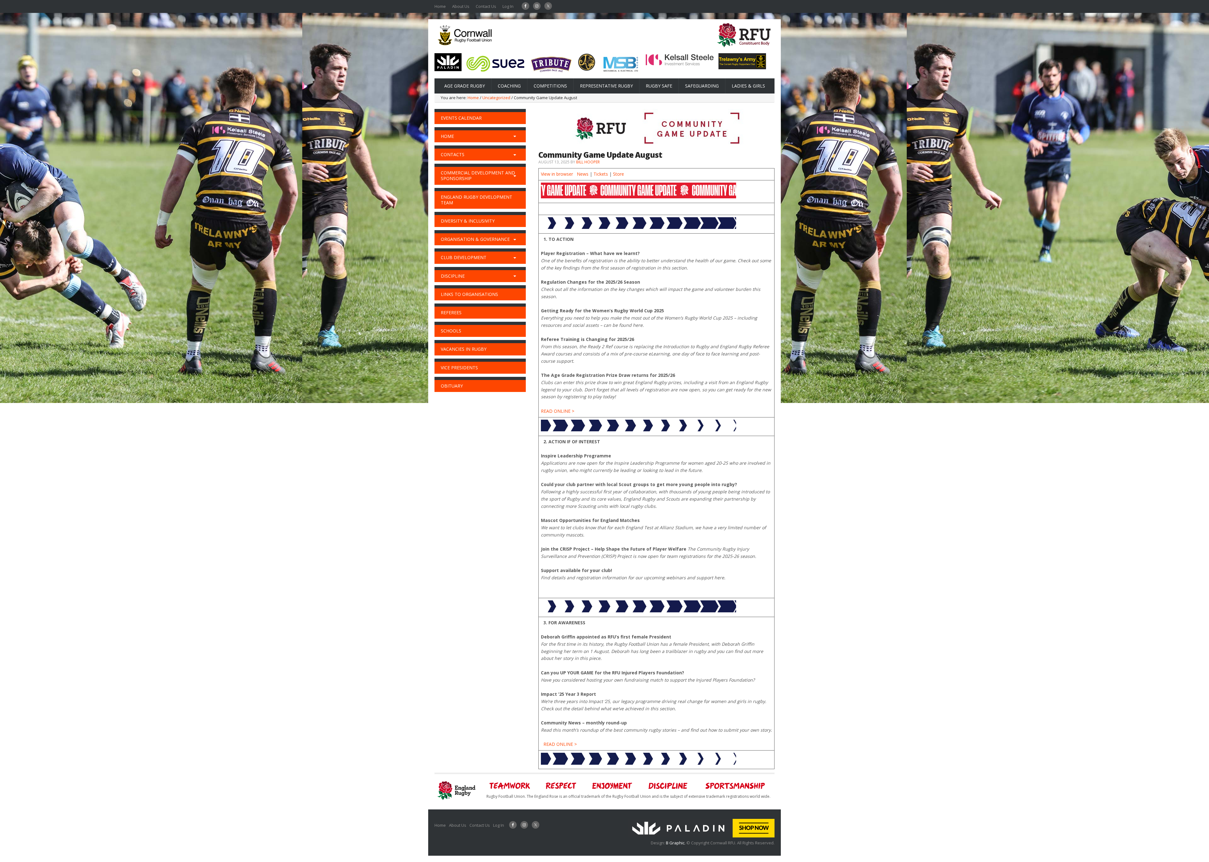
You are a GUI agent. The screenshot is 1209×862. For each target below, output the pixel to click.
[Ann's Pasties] (586, 69)
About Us (460, 6)
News (582, 174)
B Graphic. (676, 843)
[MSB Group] (620, 72)
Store (618, 174)
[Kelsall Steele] (680, 64)
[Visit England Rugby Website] (744, 49)
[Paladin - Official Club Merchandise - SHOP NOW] (701, 836)
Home (440, 6)
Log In (508, 6)
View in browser (557, 174)
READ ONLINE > (557, 411)
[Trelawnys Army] (742, 67)
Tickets (600, 174)
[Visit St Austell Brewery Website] (551, 74)
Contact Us (486, 6)
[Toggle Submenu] (514, 136)
